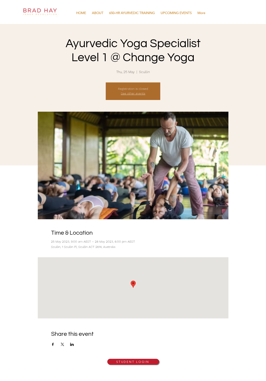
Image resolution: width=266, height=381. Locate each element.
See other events (133, 93)
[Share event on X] (62, 344)
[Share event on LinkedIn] (72, 344)
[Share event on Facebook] (53, 344)
